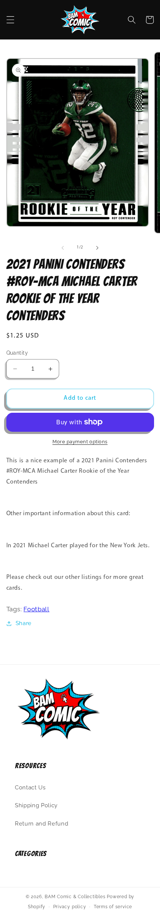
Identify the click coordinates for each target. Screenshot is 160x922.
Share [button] (24, 623)
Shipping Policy (36, 805)
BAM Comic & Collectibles (75, 896)
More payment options (80, 441)
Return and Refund (41, 823)
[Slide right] (97, 248)
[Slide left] (63, 248)
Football (36, 609)
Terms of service (113, 906)
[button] (10, 20)
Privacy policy (69, 906)
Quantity (17, 353)
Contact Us (30, 787)
